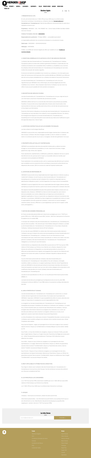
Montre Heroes (65, 438)
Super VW (64, 450)
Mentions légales (36, 433)
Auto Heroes (64, 433)
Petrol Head (64, 443)
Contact (34, 440)
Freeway (63, 445)
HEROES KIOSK (60, 6)
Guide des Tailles (36, 447)
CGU (33, 436)
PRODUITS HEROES (47, 6)
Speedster (64, 454)
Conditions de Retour (37, 443)
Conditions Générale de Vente (39, 438)
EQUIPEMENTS (33, 6)
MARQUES (54, 6)
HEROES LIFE (6, 8)
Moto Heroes (64, 436)
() (66, 11)
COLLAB (40, 6)
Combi (63, 452)
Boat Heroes (64, 440)
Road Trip (63, 447)
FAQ (33, 445)
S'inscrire (62, 417)
